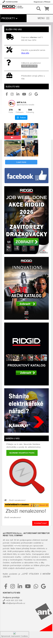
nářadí (17, 545)
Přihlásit (47, 2)
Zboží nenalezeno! (17, 500)
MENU (41, 18)
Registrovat (38, 2)
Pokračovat (40, 523)
